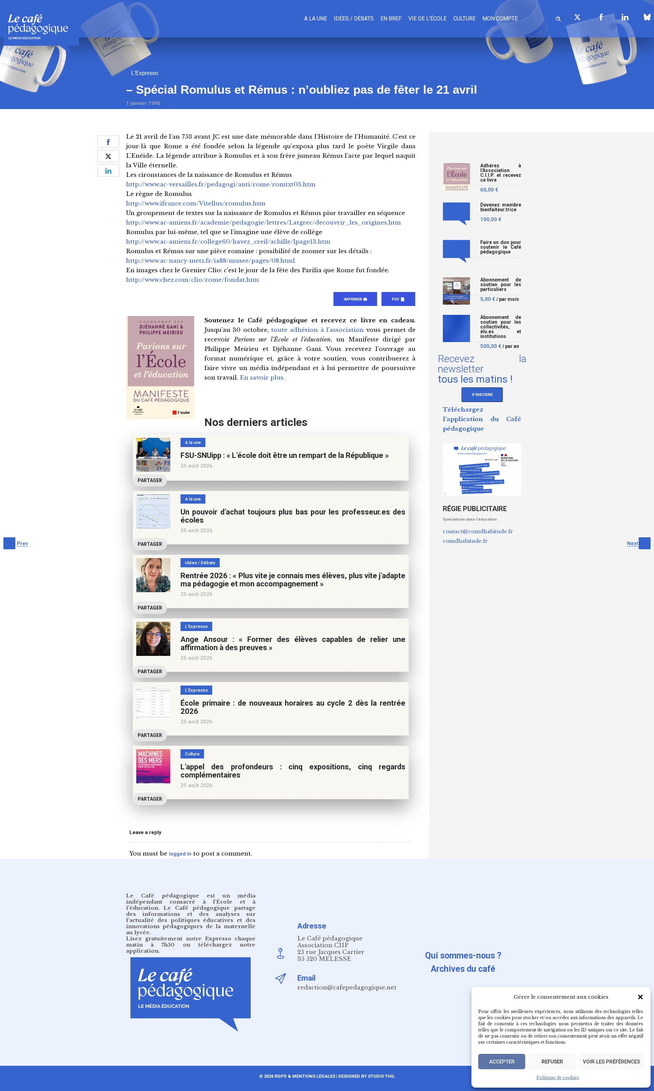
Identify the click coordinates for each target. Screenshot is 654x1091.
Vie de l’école (427, 18)
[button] (640, 997)
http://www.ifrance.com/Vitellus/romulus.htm (195, 203)
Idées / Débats (354, 18)
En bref (391, 18)
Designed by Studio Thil (366, 1076)
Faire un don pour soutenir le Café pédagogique (500, 247)
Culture (464, 18)
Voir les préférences (611, 1062)
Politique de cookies (557, 1077)
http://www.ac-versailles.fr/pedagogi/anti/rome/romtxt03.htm (220, 184)
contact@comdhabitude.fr (478, 531)
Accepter (502, 1062)
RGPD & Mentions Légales (305, 1076)
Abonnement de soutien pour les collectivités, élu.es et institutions (500, 327)
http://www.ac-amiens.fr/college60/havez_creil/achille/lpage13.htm (228, 241)
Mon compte (500, 18)
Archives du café (463, 969)
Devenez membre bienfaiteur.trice (500, 207)
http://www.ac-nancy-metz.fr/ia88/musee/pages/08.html (210, 260)
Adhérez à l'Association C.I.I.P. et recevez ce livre (500, 173)
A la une (315, 18)
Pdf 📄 (398, 299)
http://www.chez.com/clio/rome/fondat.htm (192, 279)
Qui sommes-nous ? (463, 956)
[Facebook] (601, 17)
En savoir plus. (262, 377)
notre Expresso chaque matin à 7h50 (190, 941)
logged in (180, 854)
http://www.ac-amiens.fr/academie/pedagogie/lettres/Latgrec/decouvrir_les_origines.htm (263, 222)
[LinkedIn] (625, 17)
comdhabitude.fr (465, 541)
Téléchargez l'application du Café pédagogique (482, 419)
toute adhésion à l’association (317, 330)
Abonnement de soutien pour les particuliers (500, 284)
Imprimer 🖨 (355, 299)
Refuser (552, 1062)
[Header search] (558, 18)
